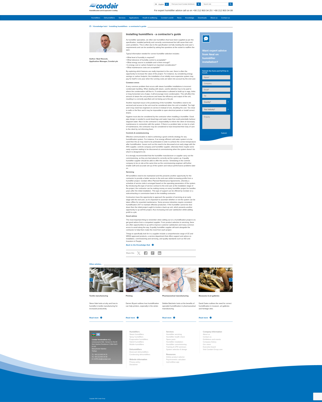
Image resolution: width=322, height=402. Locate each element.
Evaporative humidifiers (138, 339)
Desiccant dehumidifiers (138, 352)
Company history (209, 342)
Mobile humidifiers (136, 344)
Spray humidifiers (136, 337)
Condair (103, 6)
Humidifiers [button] (95, 18)
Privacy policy (134, 362)
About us (213, 18)
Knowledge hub (100, 26)
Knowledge (189, 18)
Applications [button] (134, 18)
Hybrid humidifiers (136, 342)
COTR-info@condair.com (102, 359)
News (179, 18)
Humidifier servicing (174, 334)
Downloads (202, 18)
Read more (94, 318)
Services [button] (122, 18)
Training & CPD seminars (176, 347)
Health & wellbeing (150, 18)
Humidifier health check (175, 337)
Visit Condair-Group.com (213, 349)
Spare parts (170, 339)
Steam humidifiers (136, 334)
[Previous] (91, 279)
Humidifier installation (174, 342)
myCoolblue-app (172, 362)
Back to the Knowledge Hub (138, 245)
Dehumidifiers (109, 18)
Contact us (225, 18)
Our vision (207, 344)
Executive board (209, 347)
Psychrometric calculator (176, 359)
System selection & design (176, 349)
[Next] (231, 279)
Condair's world (167, 18)
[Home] (90, 26)
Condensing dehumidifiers (139, 354)
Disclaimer (133, 364)
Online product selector (175, 357)
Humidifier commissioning (176, 344)
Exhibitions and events (212, 339)
